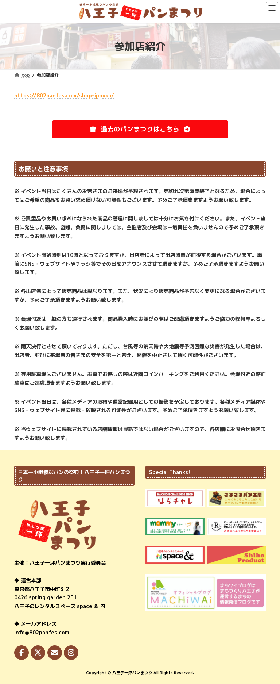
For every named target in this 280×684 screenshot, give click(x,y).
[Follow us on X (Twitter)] (38, 652)
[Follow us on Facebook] (21, 652)
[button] (140, 129)
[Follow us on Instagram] (71, 652)
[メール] (54, 652)
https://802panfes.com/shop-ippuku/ (64, 95)
